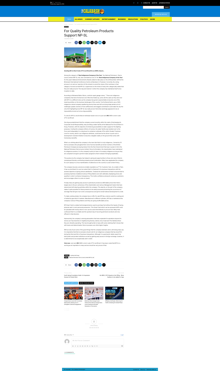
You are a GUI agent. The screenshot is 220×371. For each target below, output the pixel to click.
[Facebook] (133, 2)
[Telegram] (100, 42)
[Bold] (73, 346)
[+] (97, 346)
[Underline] (78, 346)
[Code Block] (90, 346)
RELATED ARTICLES (71, 283)
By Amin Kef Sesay (75, 255)
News (80, 369)
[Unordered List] (85, 346)
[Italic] (75, 346)
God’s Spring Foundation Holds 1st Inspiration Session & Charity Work (77, 276)
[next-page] (68, 309)
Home (65, 24)
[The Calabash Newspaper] (110, 11)
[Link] (92, 346)
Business (71, 24)
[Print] (96, 42)
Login (122, 335)
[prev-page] (65, 309)
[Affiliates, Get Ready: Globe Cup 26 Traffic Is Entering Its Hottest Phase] (114, 293)
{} (94, 346)
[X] (141, 2)
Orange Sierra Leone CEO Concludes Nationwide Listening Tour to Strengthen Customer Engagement (73, 302)
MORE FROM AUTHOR (86, 283)
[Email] (92, 42)
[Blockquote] (87, 346)
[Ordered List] (82, 346)
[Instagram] (137, 2)
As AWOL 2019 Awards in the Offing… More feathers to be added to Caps (112, 276)
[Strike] (80, 346)
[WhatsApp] (84, 42)
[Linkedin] (88, 42)
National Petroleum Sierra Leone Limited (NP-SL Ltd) (81, 257)
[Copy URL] (104, 42)
